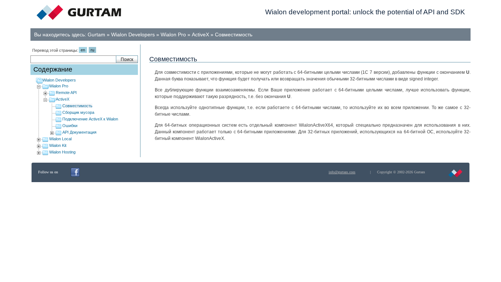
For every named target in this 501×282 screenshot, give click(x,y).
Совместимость (233, 34)
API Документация (79, 132)
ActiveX (200, 34)
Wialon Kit (57, 145)
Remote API (66, 92)
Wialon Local (60, 139)
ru (92, 50)
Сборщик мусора (78, 112)
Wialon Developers (133, 34)
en (83, 50)
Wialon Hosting (62, 152)
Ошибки (69, 125)
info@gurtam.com (342, 172)
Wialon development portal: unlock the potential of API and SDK (365, 12)
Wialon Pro (173, 34)
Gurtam (96, 34)
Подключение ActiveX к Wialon (90, 119)
